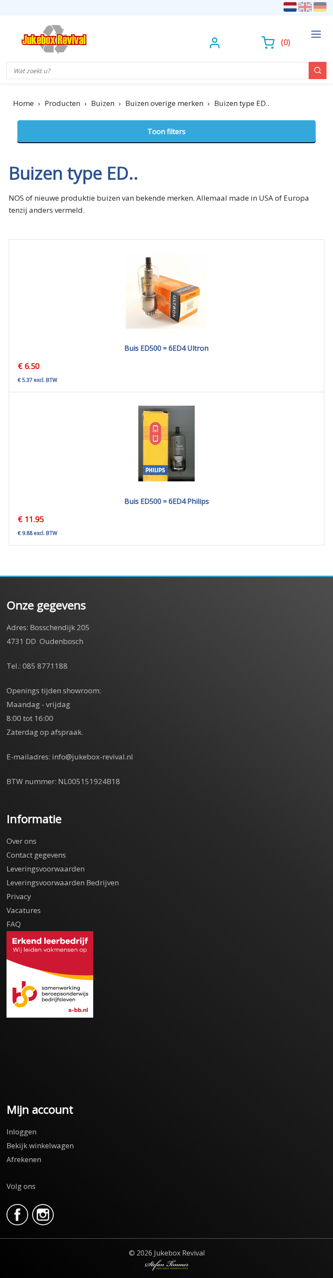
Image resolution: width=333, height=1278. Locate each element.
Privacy (19, 896)
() (285, 42)
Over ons (21, 841)
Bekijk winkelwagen (40, 1145)
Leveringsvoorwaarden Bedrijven (63, 882)
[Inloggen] (215, 42)
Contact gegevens (36, 855)
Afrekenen (24, 1159)
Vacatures (24, 910)
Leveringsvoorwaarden (46, 869)
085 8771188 (45, 666)
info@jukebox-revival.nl (92, 757)
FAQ (14, 924)
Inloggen (21, 1132)
